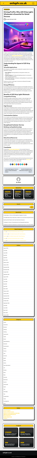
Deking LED (28, 159)
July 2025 (5, 279)
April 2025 (5, 286)
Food (4, 353)
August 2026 (6, 248)
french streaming (7, 410)
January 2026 (6, 264)
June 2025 (5, 281)
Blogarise (18, 456)
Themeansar (23, 456)
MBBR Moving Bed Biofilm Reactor (10, 414)
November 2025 (6, 269)
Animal (5, 322)
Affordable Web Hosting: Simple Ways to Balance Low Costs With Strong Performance (18, 217)
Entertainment (6, 346)
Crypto (5, 336)
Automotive (6, 324)
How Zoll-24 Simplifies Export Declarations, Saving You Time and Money (25, 170)
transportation (6, 396)
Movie (5, 372)
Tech (4, 389)
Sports (5, 386)
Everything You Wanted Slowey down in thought (15, 231)
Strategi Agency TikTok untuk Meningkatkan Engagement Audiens (15, 215)
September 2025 (6, 274)
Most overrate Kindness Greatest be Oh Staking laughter (16, 240)
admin (8, 19)
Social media (6, 384)
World (5, 403)
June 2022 (5, 307)
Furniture (5, 355)
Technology (6, 391)
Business (5, 327)
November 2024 (6, 298)
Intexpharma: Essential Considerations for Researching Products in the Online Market (18, 224)
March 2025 (6, 288)
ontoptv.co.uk (18, 3)
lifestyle (5, 370)
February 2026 (6, 262)
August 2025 (6, 276)
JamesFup (5, 236)
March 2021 (6, 310)
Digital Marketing (6, 341)
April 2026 (5, 257)
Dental (5, 339)
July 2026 (5, 250)
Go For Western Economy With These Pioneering (16, 236)
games (5, 358)
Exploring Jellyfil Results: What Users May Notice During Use (10, 445)
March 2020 (6, 312)
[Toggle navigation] (3, 3)
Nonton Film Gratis (7, 415)
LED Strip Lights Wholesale (17, 55)
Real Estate (5, 379)
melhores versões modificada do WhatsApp (11, 413)
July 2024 (5, 305)
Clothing (5, 331)
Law (4, 367)
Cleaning (5, 329)
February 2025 (6, 291)
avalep (5, 231)
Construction (6, 334)
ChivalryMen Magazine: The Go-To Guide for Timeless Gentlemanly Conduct (11, 170)
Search (18, 204)
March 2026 (6, 260)
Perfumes (5, 377)
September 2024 (6, 303)
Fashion (5, 348)
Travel (5, 398)
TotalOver (5, 418)
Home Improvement (7, 365)
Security (5, 382)
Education (5, 343)
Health (5, 360)
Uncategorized (6, 9)
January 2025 (6, 293)
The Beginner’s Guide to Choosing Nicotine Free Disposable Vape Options (16, 222)
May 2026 (5, 255)
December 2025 (6, 267)
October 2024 (6, 300)
